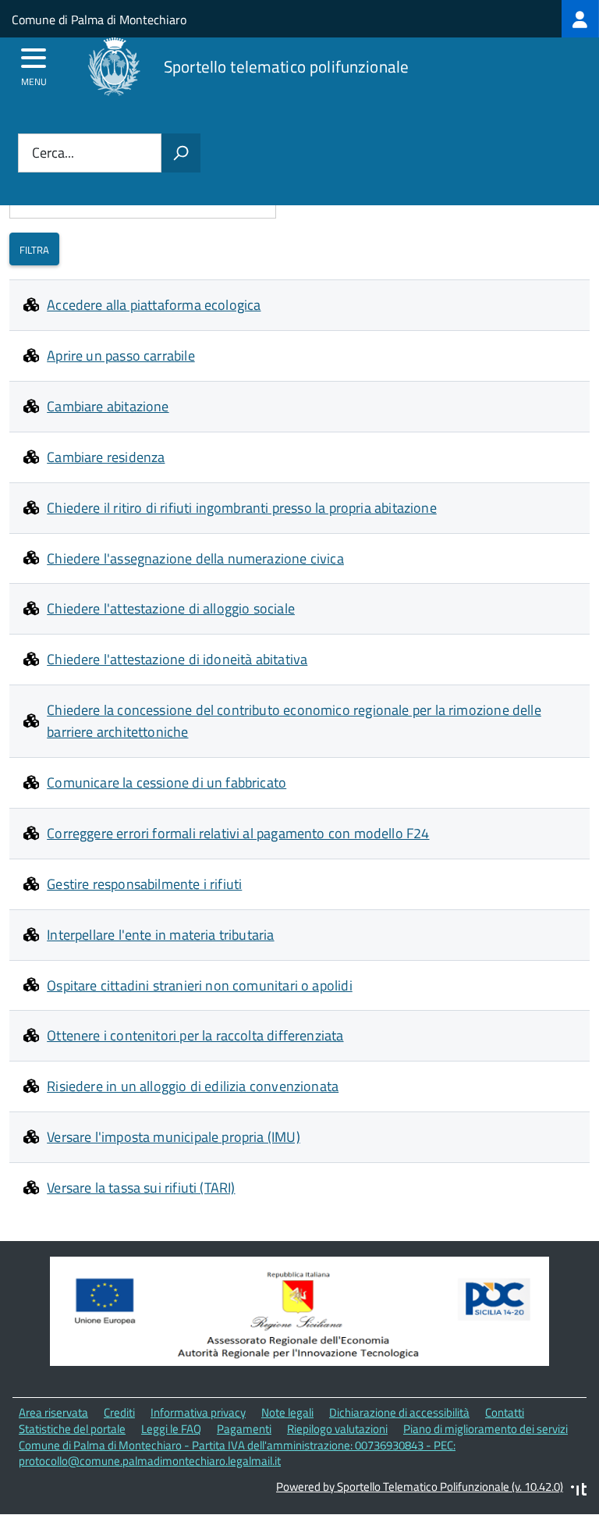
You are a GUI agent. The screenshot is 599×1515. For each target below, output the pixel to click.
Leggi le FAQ (171, 1429)
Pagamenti (244, 1429)
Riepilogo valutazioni (337, 1429)
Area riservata (53, 1412)
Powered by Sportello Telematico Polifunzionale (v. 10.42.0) (419, 1486)
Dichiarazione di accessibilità (399, 1412)
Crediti (119, 1412)
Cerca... (53, 153)
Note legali (287, 1412)
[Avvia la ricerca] (180, 152)
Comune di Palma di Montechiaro (99, 19)
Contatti (504, 1412)
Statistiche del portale (72, 1429)
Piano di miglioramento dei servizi (485, 1429)
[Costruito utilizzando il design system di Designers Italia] (579, 1491)
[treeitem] (580, 18)
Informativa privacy (198, 1412)
